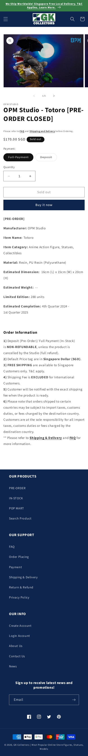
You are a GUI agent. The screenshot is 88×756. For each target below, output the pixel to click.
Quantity (9, 167)
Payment (15, 567)
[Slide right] (54, 96)
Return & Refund (21, 587)
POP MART (16, 508)
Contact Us (17, 656)
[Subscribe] (74, 700)
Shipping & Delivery (23, 577)
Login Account (19, 636)
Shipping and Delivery (42, 131)
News (13, 666)
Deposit (48, 158)
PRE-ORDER (17, 488)
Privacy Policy (19, 597)
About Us (16, 646)
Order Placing (19, 557)
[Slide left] (34, 96)
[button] (6, 19)
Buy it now (44, 205)
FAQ (22, 131)
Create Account (20, 626)
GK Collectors (22, 745)
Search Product (20, 518)
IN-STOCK (16, 498)
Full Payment (20, 158)
